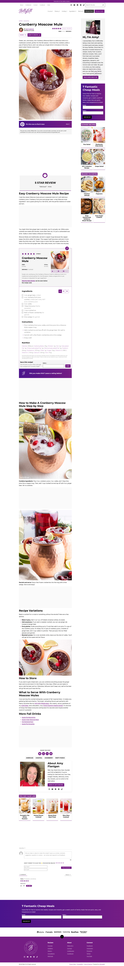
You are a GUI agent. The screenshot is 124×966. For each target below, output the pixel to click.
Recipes (50, 942)
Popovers (99, 194)
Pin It (67, 124)
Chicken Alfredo (87, 194)
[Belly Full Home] (26, 11)
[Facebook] (77, 5)
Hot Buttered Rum (27, 722)
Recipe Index (99, 11)
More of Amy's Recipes (56, 784)
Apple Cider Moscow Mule (30, 720)
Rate (54, 271)
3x (67, 291)
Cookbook (42, 5)
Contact (36, 5)
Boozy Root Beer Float (52, 816)
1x (60, 291)
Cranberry (49, 758)
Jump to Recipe (33, 35)
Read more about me (90, 77)
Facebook (90, 946)
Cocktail (26, 20)
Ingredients (51, 953)
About (21, 5)
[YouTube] (74, 5)
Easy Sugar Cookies (99, 216)
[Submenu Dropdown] (52, 11)
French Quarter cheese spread (53, 705)
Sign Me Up (87, 117)
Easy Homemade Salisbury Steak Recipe (86, 218)
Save (67, 366)
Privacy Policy (72, 964)
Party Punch (60, 758)
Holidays (50, 948)
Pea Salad (86, 144)
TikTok (88, 953)
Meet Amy (70, 946)
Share (22, 35)
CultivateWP (102, 964)
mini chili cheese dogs (42, 703)
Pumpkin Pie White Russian (24, 817)
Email (45, 363)
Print (66, 271)
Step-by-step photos (28, 281)
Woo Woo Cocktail (66, 816)
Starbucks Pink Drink (99, 145)
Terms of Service (88, 964)
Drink (21, 20)
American (29, 758)
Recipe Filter (89, 11)
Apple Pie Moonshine (28, 717)
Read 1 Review (67, 28)
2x (63, 291)
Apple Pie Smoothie (28, 724)
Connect (90, 942)
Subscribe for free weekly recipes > (62, 1)
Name (85, 105)
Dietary (50, 951)
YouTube (89, 956)
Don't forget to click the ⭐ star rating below (39, 863)
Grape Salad (99, 166)
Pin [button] (60, 271)
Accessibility (80, 964)
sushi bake (24, 705)
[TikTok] (83, 5)
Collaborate (28, 5)
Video (48, 5)
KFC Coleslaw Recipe (87, 167)
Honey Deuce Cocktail (38, 816)
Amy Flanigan (30, 29)
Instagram (90, 948)
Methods (50, 956)
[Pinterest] (80, 5)
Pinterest (89, 951)
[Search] (103, 5)
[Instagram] (71, 5)
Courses (50, 946)
